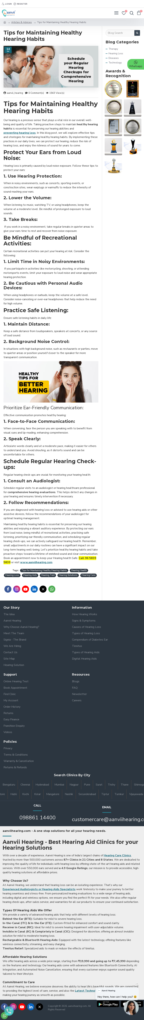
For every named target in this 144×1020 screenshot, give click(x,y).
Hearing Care (88, 575)
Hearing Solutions (68, 575)
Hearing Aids (30, 575)
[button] (131, 1007)
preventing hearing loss (20, 133)
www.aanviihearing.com (36, 562)
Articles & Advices (21, 22)
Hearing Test (48, 575)
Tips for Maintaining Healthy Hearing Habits (44, 570)
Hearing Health (79, 570)
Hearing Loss (12, 575)
